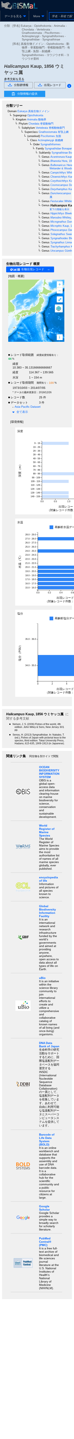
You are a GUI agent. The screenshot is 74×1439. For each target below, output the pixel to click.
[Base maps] (59, 308)
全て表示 (22, 411)
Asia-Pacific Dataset (27, 406)
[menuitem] (14, 16)
